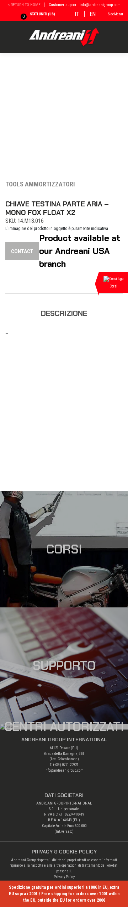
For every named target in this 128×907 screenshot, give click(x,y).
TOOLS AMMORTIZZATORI (40, 184)
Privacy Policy (64, 877)
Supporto (64, 665)
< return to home (24, 4)
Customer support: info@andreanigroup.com (85, 4)
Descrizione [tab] (64, 313)
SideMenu (115, 14)
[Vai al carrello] (18, 15)
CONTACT (22, 251)
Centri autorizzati (64, 726)
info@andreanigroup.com (64, 770)
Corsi (64, 549)
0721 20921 (70, 764)
